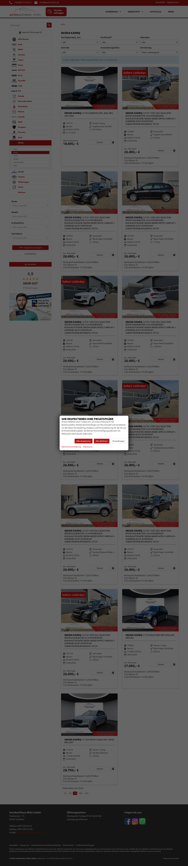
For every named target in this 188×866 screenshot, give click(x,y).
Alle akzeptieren (83, 441)
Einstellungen (119, 441)
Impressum (87, 447)
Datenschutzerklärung (71, 447)
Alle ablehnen (102, 441)
